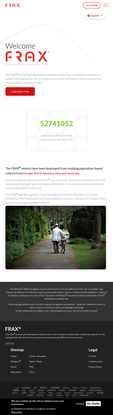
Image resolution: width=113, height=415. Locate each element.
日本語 (24, 392)
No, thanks (93, 403)
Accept (80, 403)
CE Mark (92, 356)
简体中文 (43, 387)
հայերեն (26, 387)
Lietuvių (42, 392)
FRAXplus (16, 362)
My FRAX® (91, 5)
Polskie (67, 392)
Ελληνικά (72, 390)
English (95, 15)
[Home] (12, 5)
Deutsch (62, 390)
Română (90, 392)
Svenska (59, 395)
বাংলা (35, 387)
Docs (31, 372)
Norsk (50, 392)
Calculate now (20, 91)
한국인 (32, 392)
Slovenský (40, 395)
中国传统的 (54, 387)
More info (16, 412)
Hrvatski (66, 387)
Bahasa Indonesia (95, 390)
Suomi (31, 390)
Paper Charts (35, 362)
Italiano (15, 392)
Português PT (78, 392)
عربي (17, 387)
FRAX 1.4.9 (9, 343)
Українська (84, 395)
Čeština (75, 387)
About (13, 367)
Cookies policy (96, 362)
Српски (30, 395)
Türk (74, 395)
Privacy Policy (95, 367)
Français (40, 390)
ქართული (51, 390)
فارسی (58, 392)
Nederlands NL (95, 387)
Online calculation (37, 356)
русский (100, 392)
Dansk (84, 387)
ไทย (67, 395)
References (16, 372)
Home (13, 356)
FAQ (31, 367)
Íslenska (83, 390)
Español (50, 395)
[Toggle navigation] (105, 5)
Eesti (24, 390)
